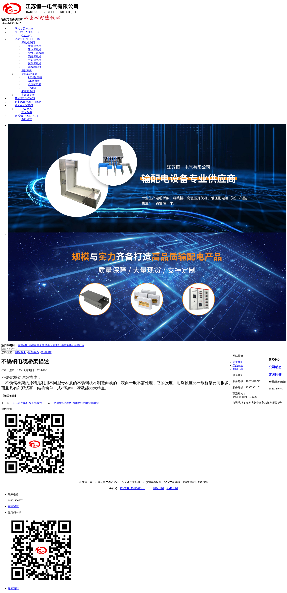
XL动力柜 (34, 80)
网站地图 (158, 488)
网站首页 (24, 28)
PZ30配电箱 (35, 77)
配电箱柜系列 (29, 74)
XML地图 (172, 488)
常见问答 (26, 112)
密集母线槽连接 (61, 345)
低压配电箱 (34, 84)
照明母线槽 (34, 63)
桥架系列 (26, 70)
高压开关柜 (28, 94)
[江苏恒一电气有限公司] (41, 13)
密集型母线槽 (26, 345)
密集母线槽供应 (43, 345)
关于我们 (27, 32)
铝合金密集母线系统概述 (27, 403)
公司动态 (26, 108)
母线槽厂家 (77, 345)
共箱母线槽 (34, 60)
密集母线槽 (34, 46)
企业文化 (26, 35)
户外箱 (32, 87)
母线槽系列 (28, 42)
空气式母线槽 (36, 53)
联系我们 (26, 115)
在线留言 (26, 119)
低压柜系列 (28, 91)
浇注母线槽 (34, 56)
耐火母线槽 (34, 49)
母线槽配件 (34, 67)
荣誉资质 (25, 98)
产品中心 (27, 39)
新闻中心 (24, 105)
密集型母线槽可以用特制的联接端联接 (76, 403)
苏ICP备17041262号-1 (132, 488)
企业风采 (28, 101)
